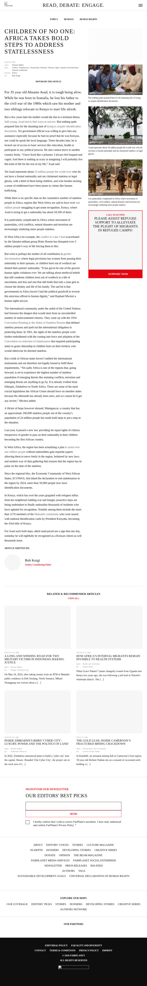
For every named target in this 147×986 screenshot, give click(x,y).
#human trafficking (19, 70)
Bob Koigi (16, 76)
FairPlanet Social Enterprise (94, 860)
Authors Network (73, 909)
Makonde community (46, 514)
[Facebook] (49, 884)
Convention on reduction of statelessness (27, 341)
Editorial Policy (56, 945)
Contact (40, 950)
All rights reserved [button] (73, 960)
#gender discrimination (70, 68)
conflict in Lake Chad (53, 237)
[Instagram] (56, 884)
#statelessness (24, 68)
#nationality (34, 68)
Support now (118, 273)
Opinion (64, 855)
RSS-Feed (97, 865)
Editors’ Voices (57, 845)
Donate (50, 855)
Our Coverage (17, 904)
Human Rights (18, 65)
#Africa (15, 68)
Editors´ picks (41, 904)
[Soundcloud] (77, 884)
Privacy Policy (66, 825)
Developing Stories (76, 850)
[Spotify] (84, 884)
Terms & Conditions (62, 950)
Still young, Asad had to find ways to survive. (30, 121)
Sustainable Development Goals (42, 876)
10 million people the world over (52, 171)
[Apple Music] (91, 884)
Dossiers (52, 850)
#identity (43, 68)
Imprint (107, 950)
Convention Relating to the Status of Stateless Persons (34, 322)
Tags (81, 871)
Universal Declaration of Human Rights (99, 876)
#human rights (54, 68)
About (38, 845)
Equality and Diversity (86, 945)
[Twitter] (63, 884)
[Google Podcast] (98, 884)
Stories (77, 845)
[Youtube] (70, 884)
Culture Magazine (100, 845)
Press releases (76, 865)
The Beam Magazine (88, 855)
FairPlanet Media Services (50, 860)
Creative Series (105, 850)
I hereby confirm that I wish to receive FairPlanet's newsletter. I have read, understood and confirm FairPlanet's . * (77, 824)
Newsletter (53, 865)
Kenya (14, 73)
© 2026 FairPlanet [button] (73, 955)
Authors (68, 871)
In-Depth (36, 850)
